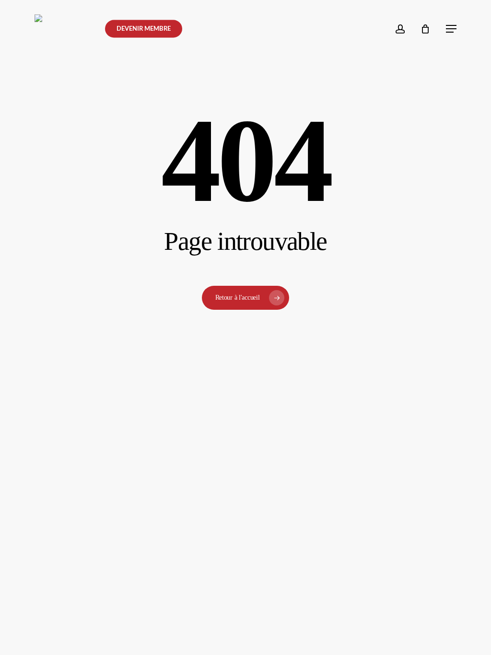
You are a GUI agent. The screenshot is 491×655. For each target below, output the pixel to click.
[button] (451, 29)
